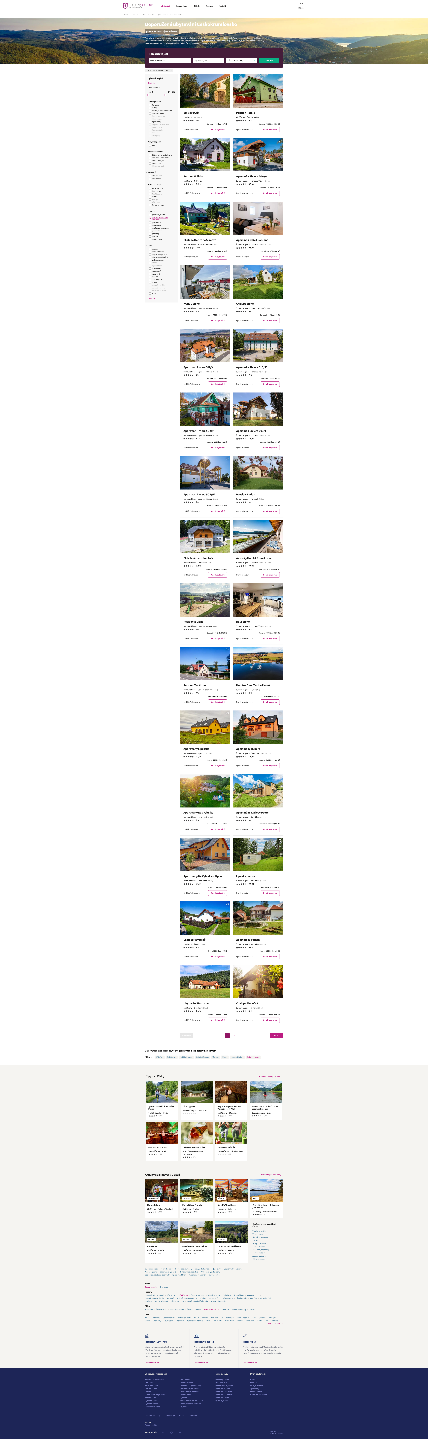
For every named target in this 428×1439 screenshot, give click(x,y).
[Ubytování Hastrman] (205, 981)
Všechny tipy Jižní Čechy (271, 1175)
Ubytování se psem (222, 1389)
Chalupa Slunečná (247, 1003)
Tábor (208, 1321)
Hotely (252, 1380)
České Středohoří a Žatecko (197, 1301)
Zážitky (197, 6)
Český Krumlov (169, 1318)
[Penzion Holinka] (205, 154)
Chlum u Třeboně (201, 1318)
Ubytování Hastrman (196, 1003)
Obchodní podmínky (152, 1415)
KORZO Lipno (191, 303)
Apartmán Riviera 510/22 (252, 367)
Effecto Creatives (276, 1432)
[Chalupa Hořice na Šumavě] (205, 218)
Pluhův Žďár (217, 1321)
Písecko (224, 1057)
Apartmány (254, 1389)
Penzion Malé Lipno (195, 685)
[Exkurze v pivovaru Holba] (197, 1133)
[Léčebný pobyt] (197, 1092)
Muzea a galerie (151, 1272)
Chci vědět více (150, 1363)
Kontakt (222, 6)
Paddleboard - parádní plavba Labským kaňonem (265, 1107)
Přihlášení (193, 1415)
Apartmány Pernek (248, 939)
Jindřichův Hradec (184, 1318)
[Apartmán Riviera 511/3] (205, 345)
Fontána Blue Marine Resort (253, 685)
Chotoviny (157, 1321)
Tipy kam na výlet (259, 1231)
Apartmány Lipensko (196, 748)
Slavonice (262, 1318)
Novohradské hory (237, 1057)
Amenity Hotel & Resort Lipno (254, 558)
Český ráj (170, 1298)
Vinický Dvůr (191, 112)
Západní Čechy (241, 1298)
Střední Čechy (227, 1298)
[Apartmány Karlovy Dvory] (258, 790)
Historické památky (260, 1237)
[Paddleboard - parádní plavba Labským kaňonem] (266, 1092)
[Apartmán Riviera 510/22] (258, 345)
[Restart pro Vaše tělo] (231, 1133)
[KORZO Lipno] (205, 282)
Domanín (214, 1318)
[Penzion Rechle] (258, 91)
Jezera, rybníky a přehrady (223, 1269)
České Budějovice (227, 1318)
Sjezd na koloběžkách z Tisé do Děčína (161, 1107)
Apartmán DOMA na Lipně (252, 240)
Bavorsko (183, 1407)
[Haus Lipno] (258, 600)
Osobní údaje (170, 1415)
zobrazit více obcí (274, 1323)
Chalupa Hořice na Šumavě (199, 240)
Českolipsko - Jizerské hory (233, 1295)
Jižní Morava (171, 1295)
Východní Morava (177, 1301)
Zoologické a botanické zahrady (157, 1275)
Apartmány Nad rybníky (198, 812)
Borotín (259, 1321)
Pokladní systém (151, 1425)
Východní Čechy (266, 1298)
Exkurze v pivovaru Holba (194, 1147)
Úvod (126, 15)
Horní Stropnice (243, 1318)
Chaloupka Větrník (194, 939)
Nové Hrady (229, 1321)
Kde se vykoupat (258, 1259)
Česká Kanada (171, 1057)
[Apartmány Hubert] (258, 727)
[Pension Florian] (258, 473)
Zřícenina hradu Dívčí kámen (229, 1246)
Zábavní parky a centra (168, 1272)
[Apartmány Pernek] (258, 918)
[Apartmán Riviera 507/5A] (205, 473)
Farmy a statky (256, 1392)
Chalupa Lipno (245, 303)
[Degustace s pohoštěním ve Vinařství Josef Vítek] (231, 1092)
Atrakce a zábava (258, 1256)
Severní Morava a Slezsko (154, 1298)
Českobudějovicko (202, 1057)
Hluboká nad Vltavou (194, 1321)
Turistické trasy (166, 1269)
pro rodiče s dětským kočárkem (200, 1050)
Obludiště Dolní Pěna (226, 1205)
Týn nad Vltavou (271, 1321)
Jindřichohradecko (186, 1057)
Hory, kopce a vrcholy (183, 1269)
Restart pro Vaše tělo (226, 1147)
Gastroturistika (214, 1275)
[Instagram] (171, 1432)
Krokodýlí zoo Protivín (192, 1205)
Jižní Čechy (162, 15)
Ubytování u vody (222, 1398)
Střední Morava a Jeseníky (209, 1298)
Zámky (255, 1240)
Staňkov (180, 1321)
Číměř (147, 1321)
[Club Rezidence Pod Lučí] (205, 536)
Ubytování (165, 6)
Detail (218, 130)
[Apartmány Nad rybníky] (205, 790)
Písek (254, 1318)
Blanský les (152, 1246)
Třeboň (147, 1318)
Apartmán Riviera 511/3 (198, 367)
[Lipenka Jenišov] (258, 854)
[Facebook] (163, 1432)
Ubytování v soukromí (258, 1395)
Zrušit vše (151, 83)
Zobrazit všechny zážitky (269, 1076)
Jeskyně (239, 1269)
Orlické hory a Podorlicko (187, 1298)
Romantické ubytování (224, 1386)
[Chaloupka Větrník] (205, 918)
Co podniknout (181, 6)
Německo (164, 1287)
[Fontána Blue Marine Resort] (258, 663)
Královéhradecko (213, 1295)
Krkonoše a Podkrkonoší (154, 1295)
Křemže (240, 1321)
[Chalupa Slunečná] (258, 981)
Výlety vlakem (257, 1234)
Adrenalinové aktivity (197, 1275)
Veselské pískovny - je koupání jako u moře (266, 1206)
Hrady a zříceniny (259, 1243)
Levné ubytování (221, 1401)
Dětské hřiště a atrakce (189, 1272)
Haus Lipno (243, 621)
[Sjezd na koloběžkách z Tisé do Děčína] (162, 1092)
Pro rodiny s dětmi (222, 1380)
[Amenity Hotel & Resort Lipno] (258, 536)
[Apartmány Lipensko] (205, 727)
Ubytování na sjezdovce (224, 1395)
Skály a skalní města (202, 1269)
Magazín (209, 6)
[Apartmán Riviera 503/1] (258, 409)
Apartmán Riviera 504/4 (251, 176)
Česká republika (148, 15)
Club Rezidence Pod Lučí (198, 558)
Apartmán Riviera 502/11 (199, 430)
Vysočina (253, 1298)
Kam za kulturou (258, 1253)
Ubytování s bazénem (223, 1392)
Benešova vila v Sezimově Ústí (195, 1246)
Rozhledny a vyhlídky (260, 1250)
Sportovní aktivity (179, 1275)
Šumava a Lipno (253, 1295)
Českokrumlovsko (176, 15)
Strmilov (156, 1318)
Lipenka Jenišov (246, 876)
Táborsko (215, 1057)
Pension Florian (245, 494)
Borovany (250, 1321)
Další (276, 1036)
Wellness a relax (221, 1383)
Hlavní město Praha (218, 1301)
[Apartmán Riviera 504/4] (258, 154)
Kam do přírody (258, 1247)
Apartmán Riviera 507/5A (199, 494)
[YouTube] (179, 1432)
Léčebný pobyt (189, 1106)
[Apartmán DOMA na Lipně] (258, 218)
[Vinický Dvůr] (205, 91)
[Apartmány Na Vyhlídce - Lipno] (205, 854)
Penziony (253, 1383)
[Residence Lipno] (205, 600)
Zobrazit (269, 60)
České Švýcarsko (197, 1295)
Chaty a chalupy (256, 1386)
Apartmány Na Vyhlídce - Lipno (202, 876)
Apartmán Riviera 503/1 (251, 430)
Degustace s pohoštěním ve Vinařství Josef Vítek (229, 1107)
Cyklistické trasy (151, 1269)
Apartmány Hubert (248, 748)
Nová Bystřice (169, 1321)
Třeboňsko (159, 1057)
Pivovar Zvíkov (153, 1205)
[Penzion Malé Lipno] (205, 663)
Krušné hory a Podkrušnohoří (156, 1301)
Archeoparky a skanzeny (210, 1272)
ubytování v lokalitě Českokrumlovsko (185, 43)
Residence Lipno (193, 621)
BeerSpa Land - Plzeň (157, 1147)
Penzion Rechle (245, 112)
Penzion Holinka (193, 176)
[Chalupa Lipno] (258, 282)
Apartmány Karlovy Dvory (252, 812)
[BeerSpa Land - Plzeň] (162, 1133)
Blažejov (272, 1318)
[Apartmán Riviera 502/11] (205, 409)
